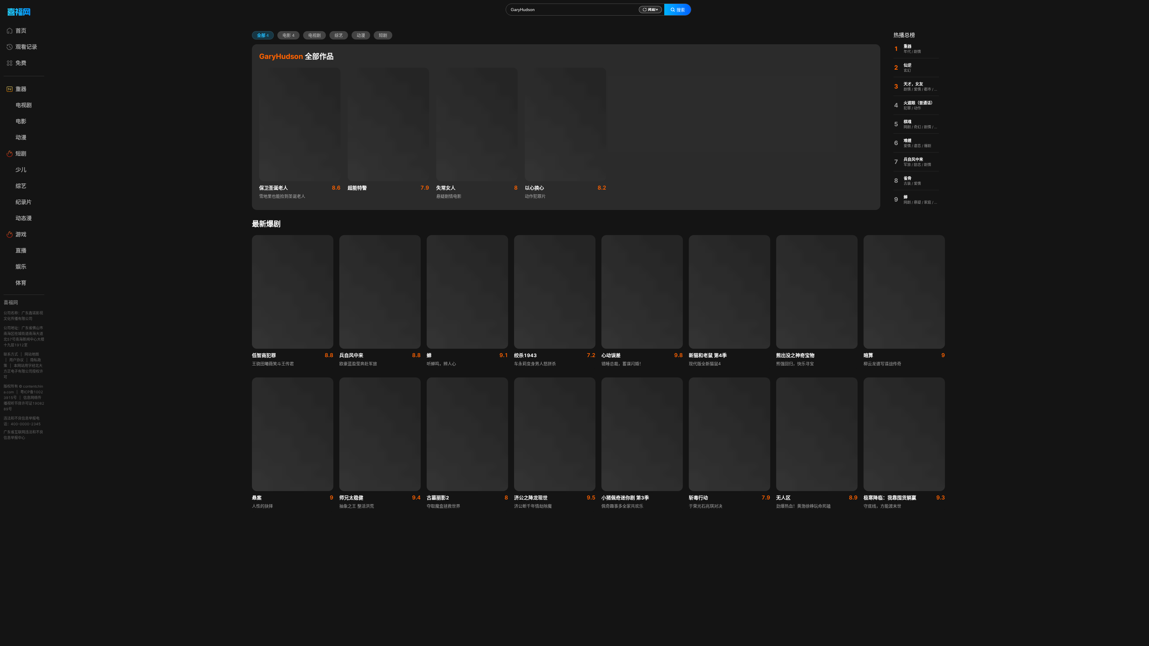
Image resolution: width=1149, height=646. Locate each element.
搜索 (681, 9)
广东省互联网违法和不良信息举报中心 (23, 435)
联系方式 (11, 354)
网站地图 (32, 354)
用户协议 (16, 360)
